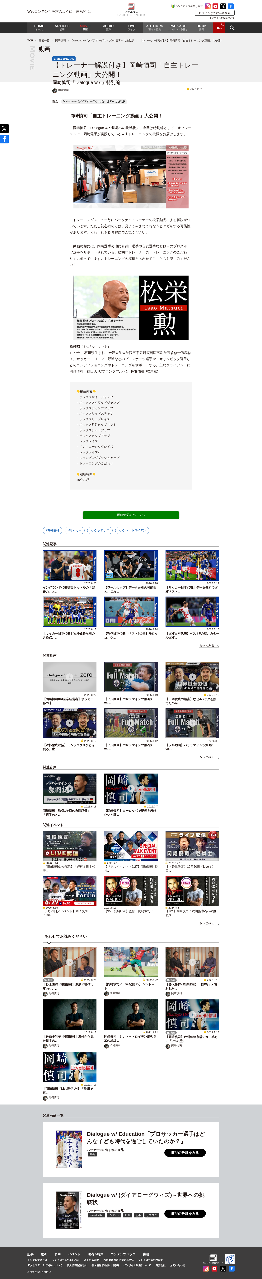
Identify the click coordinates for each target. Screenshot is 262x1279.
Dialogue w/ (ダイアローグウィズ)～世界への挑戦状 (103, 40)
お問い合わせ (177, 1265)
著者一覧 (44, 40)
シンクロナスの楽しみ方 (189, 6)
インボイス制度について (222, 17)
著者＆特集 (95, 1254)
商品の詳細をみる (185, 1153)
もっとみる (206, 645)
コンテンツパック (123, 1254)
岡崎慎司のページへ (131, 515)
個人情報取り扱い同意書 (105, 1265)
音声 (58, 1254)
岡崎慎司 (60, 40)
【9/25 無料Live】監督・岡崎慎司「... (130, 911)
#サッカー (74, 530)
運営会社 (161, 1265)
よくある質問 (91, 1259)
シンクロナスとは (37, 1259)
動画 (44, 1254)
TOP (30, 40)
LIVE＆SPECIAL (64, 58)
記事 (30, 1254)
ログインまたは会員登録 (215, 13)
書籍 (146, 1254)
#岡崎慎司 (52, 530)
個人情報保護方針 (77, 1265)
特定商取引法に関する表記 (118, 1259)
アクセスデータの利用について (44, 1265)
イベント (74, 1254)
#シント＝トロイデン (132, 530)
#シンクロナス (100, 530)
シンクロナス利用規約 (150, 1259)
